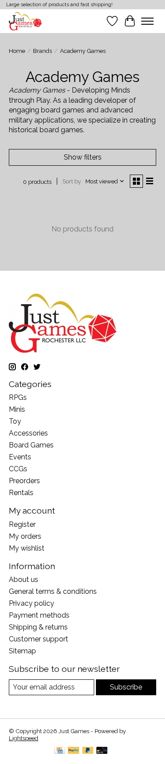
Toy (15, 421)
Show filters (83, 157)
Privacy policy (31, 603)
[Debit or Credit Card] (102, 751)
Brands (42, 50)
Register (22, 524)
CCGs (18, 469)
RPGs (18, 397)
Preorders (24, 481)
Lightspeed (23, 738)
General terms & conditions (53, 591)
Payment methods (39, 615)
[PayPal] (73, 751)
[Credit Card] (59, 751)
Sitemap (22, 651)
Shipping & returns (38, 627)
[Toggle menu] (147, 21)
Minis (17, 409)
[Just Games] (25, 21)
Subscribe (126, 687)
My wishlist (26, 548)
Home (17, 50)
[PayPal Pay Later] (88, 751)
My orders (25, 536)
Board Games (31, 445)
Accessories (28, 433)
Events (20, 457)
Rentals (21, 492)
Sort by (71, 181)
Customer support (38, 639)
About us (23, 579)
